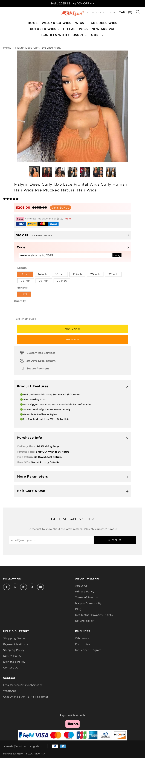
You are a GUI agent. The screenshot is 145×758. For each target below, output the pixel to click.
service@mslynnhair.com (26, 685)
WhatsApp (9, 690)
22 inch (113, 274)
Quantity (20, 301)
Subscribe (114, 540)
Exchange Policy (14, 661)
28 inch (62, 280)
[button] (11, 198)
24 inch (25, 280)
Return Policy (12, 655)
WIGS (79, 23)
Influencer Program (88, 650)
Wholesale (82, 638)
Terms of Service (86, 597)
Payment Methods (15, 644)
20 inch (95, 274)
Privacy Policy (84, 591)
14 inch (42, 274)
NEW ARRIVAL (103, 29)
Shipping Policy (14, 650)
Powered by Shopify (13, 754)
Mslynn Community (88, 603)
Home (33, 23)
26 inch (43, 280)
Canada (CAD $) (13, 746)
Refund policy (84, 620)
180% (24, 294)
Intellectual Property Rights (94, 615)
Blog (78, 609)
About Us (81, 585)
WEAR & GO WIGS (56, 23)
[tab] (34, 171)
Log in (111, 12)
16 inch (60, 274)
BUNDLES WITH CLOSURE (62, 35)
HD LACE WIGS (75, 29)
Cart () (125, 12)
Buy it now (73, 339)
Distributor (82, 644)
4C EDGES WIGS (104, 23)
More (96, 35)
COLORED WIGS (43, 29)
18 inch (77, 274)
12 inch (25, 274)
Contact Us (10, 667)
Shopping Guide (14, 638)
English (96, 12)
